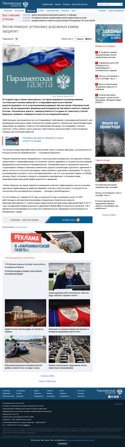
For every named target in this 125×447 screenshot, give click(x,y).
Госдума (102, 11)
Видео (36, 391)
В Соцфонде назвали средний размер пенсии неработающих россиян (55, 18)
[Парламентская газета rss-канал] (109, 397)
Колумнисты (64, 396)
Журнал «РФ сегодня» (80, 4)
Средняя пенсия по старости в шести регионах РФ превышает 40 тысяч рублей (59, 20)
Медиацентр (38, 396)
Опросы (50, 391)
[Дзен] (88, 39)
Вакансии (81, 396)
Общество (31, 11)
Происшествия (52, 11)
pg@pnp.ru (26, 425)
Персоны (37, 393)
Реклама (81, 393)
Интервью (51, 396)
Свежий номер (47, 4)
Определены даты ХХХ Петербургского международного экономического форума (107, 67)
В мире (41, 11)
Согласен (62, 444)
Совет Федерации (116, 11)
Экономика (19, 11)
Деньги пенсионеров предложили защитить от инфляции (49, 15)
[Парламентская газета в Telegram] (115, 397)
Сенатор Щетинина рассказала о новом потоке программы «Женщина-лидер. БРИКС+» (108, 99)
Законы (58, 4)
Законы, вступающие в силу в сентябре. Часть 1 (107, 77)
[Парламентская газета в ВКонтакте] (112, 397)
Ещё (73, 11)
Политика (8, 11)
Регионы (63, 393)
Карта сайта (119, 404)
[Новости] (79, 39)
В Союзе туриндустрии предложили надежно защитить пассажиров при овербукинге (106, 205)
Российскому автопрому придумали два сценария (106, 186)
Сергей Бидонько (21, 227)
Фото (62, 391)
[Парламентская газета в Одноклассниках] (118, 397)
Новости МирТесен (47, 381)
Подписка (66, 4)
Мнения (50, 393)
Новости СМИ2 (47, 376)
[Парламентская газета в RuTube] (120, 397)
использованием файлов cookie (81, 440)
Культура (65, 11)
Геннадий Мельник (13, 45)
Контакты (81, 391)
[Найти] (121, 4)
